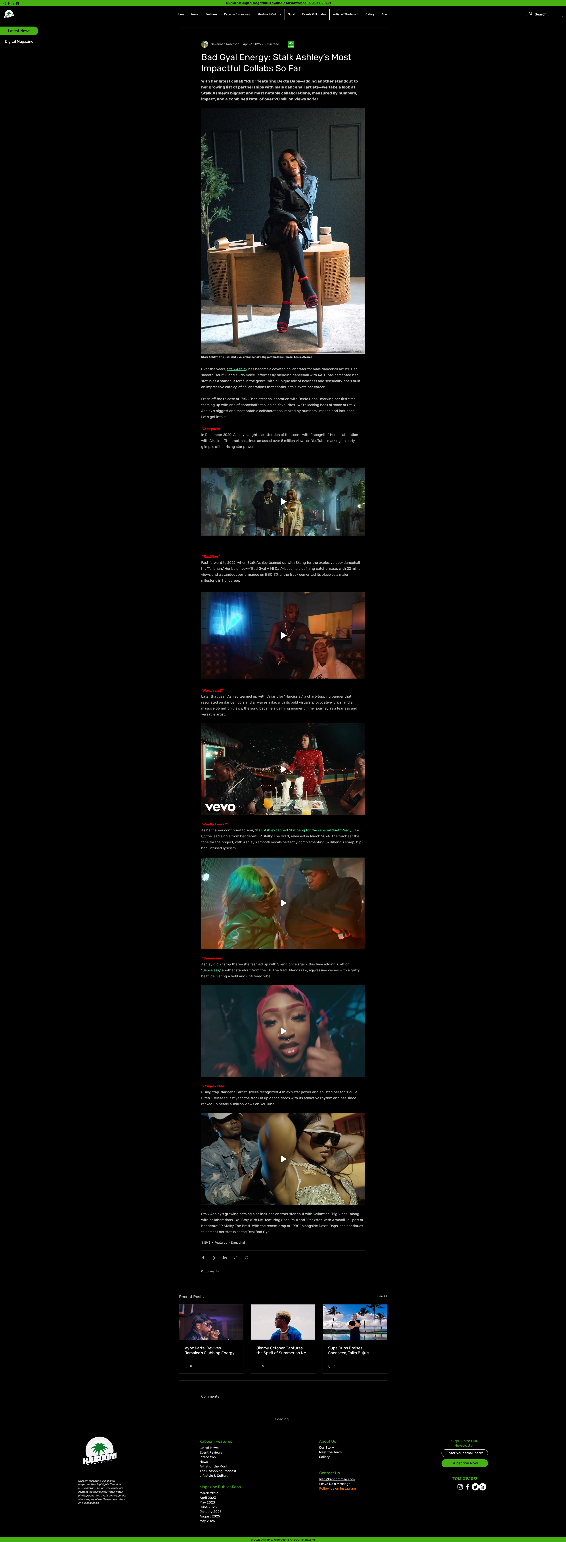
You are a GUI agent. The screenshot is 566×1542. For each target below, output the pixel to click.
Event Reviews (211, 1449)
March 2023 (209, 1490)
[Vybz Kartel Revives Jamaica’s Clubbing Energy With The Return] (211, 1322)
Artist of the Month (214, 1463)
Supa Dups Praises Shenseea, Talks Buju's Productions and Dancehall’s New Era (354, 1350)
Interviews (208, 1454)
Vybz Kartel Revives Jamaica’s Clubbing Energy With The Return (210, 1350)
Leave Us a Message (334, 1480)
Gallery (324, 1453)
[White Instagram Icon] (460, 1483)
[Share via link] (236, 1258)
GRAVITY (293, 1539)
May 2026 (207, 1517)
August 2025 (210, 1513)
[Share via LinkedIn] (225, 1258)
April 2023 (208, 1494)
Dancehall (238, 1243)
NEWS (206, 1243)
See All (382, 1296)
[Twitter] (475, 1483)
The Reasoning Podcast (218, 1467)
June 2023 (208, 1504)
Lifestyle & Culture (214, 1472)
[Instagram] (4, 3)
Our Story (326, 1444)
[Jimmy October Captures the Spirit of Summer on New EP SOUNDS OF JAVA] (283, 1322)
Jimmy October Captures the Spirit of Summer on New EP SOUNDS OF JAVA (282, 1350)
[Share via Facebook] (203, 1258)
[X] (13, 3)
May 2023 (207, 1499)
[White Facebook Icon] (467, 1483)
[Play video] (283, 502)
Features (220, 1243)
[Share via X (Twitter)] (214, 1258)
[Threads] (17, 3)
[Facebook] (9, 3)
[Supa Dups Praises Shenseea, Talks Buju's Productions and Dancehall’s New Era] (355, 1322)
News (204, 1458)
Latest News (209, 1444)
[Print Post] (247, 1258)
